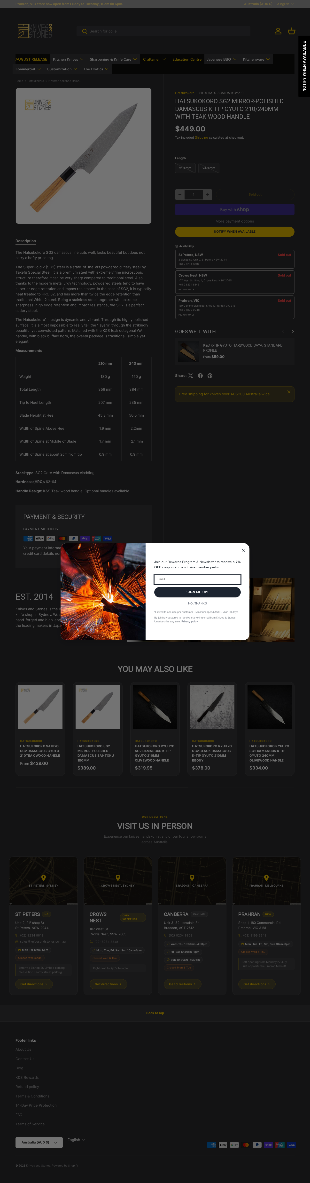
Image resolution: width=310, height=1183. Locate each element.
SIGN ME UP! (197, 592)
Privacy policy (189, 621)
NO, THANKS (197, 603)
